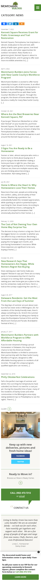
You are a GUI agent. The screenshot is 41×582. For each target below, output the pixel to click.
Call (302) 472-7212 (23, 572)
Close (38, 552)
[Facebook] (4, 23)
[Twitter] (10, 23)
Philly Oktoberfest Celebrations (18, 377)
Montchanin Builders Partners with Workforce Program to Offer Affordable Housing (19, 337)
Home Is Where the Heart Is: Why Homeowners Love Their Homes (18, 186)
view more (20, 483)
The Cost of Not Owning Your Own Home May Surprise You (19, 226)
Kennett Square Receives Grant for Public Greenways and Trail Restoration (19, 35)
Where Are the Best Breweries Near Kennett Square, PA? (20, 115)
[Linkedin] (16, 23)
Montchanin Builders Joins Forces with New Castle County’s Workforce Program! (20, 74)
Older (4, 409)
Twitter (20, 462)
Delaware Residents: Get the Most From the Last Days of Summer (19, 299)
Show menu (37, 7)
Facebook (20, 456)
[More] (21, 23)
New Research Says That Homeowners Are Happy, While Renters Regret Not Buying (17, 264)
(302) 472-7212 (23, 492)
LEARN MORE (20, 577)
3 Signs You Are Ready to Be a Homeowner (16, 150)
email (22, 496)
